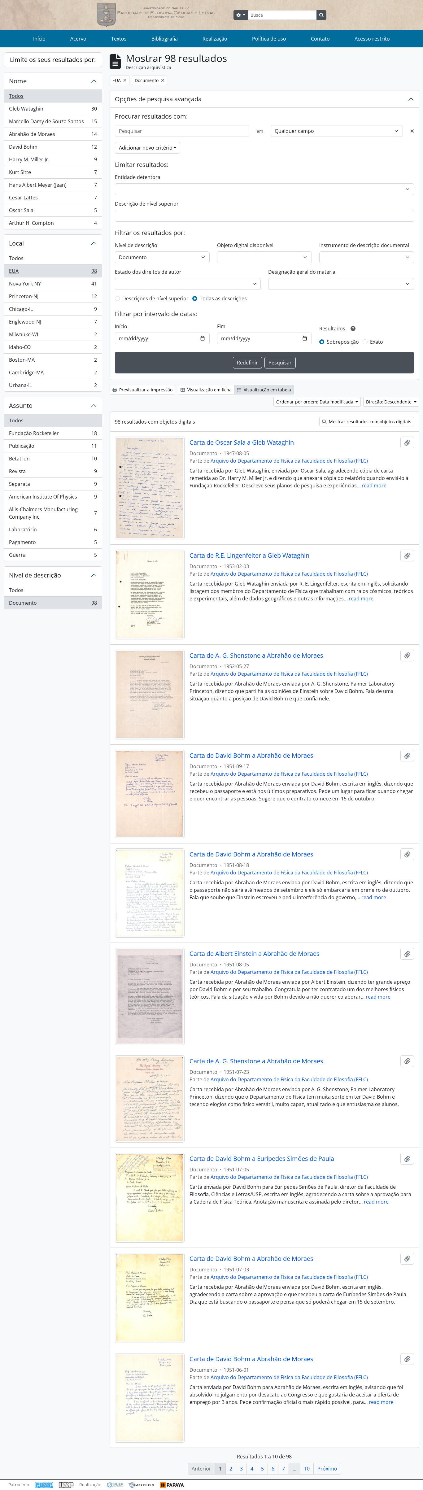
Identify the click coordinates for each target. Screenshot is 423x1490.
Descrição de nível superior (147, 203)
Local (16, 243)
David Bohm (53, 148)
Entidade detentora (137, 177)
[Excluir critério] (412, 131)
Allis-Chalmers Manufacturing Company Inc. (53, 513)
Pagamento (53, 544)
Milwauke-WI (53, 336)
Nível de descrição (35, 575)
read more (374, 485)
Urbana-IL (53, 386)
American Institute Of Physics (53, 498)
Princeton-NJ (53, 298)
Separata (53, 485)
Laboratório (53, 531)
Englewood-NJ (53, 323)
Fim (221, 326)
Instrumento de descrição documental (364, 245)
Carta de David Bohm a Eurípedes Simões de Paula (262, 1158)
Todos (16, 96)
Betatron (53, 460)
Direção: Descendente (389, 402)
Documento (53, 604)
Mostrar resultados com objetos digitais (369, 422)
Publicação (53, 447)
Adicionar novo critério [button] (145, 147)
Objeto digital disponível (245, 245)
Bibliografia (164, 38)
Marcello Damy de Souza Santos (53, 123)
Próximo (327, 1468)
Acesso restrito (372, 38)
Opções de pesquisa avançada (158, 99)
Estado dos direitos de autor (148, 271)
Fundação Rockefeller (53, 435)
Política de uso (269, 38)
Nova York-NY (53, 285)
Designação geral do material (302, 271)
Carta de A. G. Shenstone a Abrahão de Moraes (256, 655)
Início (39, 38)
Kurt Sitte (53, 174)
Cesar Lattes (53, 199)
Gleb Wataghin (53, 110)
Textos (119, 38)
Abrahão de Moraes (53, 136)
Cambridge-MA (53, 374)
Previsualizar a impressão (145, 390)
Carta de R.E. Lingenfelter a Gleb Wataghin (249, 555)
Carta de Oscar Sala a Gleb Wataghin (242, 442)
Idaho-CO (53, 349)
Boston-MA (53, 361)
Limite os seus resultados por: (53, 59)
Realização (215, 38)
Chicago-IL (53, 311)
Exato (376, 341)
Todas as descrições (223, 298)
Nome (18, 81)
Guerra (53, 556)
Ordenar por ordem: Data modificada (315, 402)
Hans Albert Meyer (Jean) (53, 186)
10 (307, 1468)
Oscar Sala (53, 212)
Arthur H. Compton (53, 224)
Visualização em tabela (266, 390)
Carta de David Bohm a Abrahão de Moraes (251, 755)
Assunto (21, 405)
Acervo (78, 38)
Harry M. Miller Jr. (53, 161)
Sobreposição (343, 341)
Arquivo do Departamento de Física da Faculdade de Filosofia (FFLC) (289, 460)
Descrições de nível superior (155, 298)
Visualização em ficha (209, 390)
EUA (53, 272)
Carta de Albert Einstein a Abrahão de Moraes (255, 953)
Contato (320, 38)
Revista (53, 473)
